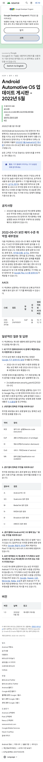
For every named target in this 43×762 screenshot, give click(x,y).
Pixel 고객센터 (7, 717)
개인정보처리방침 (9, 748)
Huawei (30, 578)
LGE (36, 578)
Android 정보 (7, 744)
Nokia (13, 581)
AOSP (4, 76)
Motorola (6, 581)
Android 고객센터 (8, 713)
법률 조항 (26, 744)
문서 (10, 76)
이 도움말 (11, 402)
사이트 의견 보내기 (25, 748)
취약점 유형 (18, 253)
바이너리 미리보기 (8, 658)
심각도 (26, 253)
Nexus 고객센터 (7, 720)
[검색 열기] (26, 2)
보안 (16, 76)
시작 (21, 38)
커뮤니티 (17, 744)
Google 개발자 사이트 (17, 546)
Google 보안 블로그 (9, 691)
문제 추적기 (6, 736)
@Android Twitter (8, 680)
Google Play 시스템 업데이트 (26, 273)
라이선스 (35, 744)
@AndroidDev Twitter (10, 684)
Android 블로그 (7, 687)
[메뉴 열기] (3, 3)
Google (23, 578)
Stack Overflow (8, 732)
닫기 (21, 30)
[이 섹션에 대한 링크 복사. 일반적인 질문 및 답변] (30, 336)
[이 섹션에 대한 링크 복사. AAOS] (10, 282)
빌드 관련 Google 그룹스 (11, 699)
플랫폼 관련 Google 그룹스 (11, 695)
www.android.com (9, 724)
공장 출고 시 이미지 (8, 662)
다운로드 (5, 655)
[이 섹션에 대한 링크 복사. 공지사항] (14, 206)
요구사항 (5, 651)
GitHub (4, 670)
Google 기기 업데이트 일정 (13, 360)
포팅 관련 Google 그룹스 (11, 703)
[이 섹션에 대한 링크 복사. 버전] (9, 596)
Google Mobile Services (11, 728)
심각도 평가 (13, 184)
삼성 (18, 581)
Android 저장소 (7, 647)
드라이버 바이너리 (8, 666)
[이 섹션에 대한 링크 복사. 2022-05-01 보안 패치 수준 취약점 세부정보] (20, 236)
